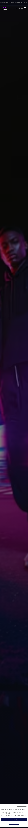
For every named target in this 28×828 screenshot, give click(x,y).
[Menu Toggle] (25, 8)
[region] (14, 815)
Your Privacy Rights (14, 824)
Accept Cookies (14, 819)
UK (22, 8)
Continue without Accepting (22, 806)
